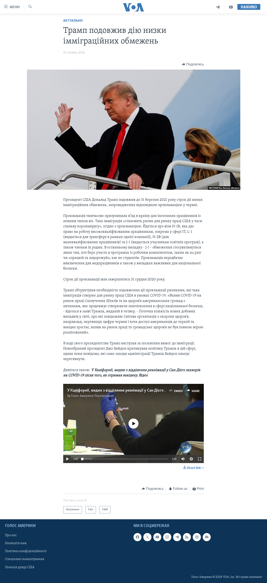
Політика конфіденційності (26, 551)
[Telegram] (217, 7)
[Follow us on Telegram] (177, 537)
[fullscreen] (199, 459)
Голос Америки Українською (92, 396)
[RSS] (187, 537)
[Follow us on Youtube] (157, 537)
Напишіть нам (15, 543)
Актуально (73, 21)
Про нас (11, 535)
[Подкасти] (197, 537)
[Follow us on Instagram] (167, 537)
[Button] (193, 64)
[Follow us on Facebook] (137, 537)
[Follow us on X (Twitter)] (147, 537)
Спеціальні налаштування (24, 559)
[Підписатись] (207, 537)
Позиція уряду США (19, 567)
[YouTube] (230, 7)
